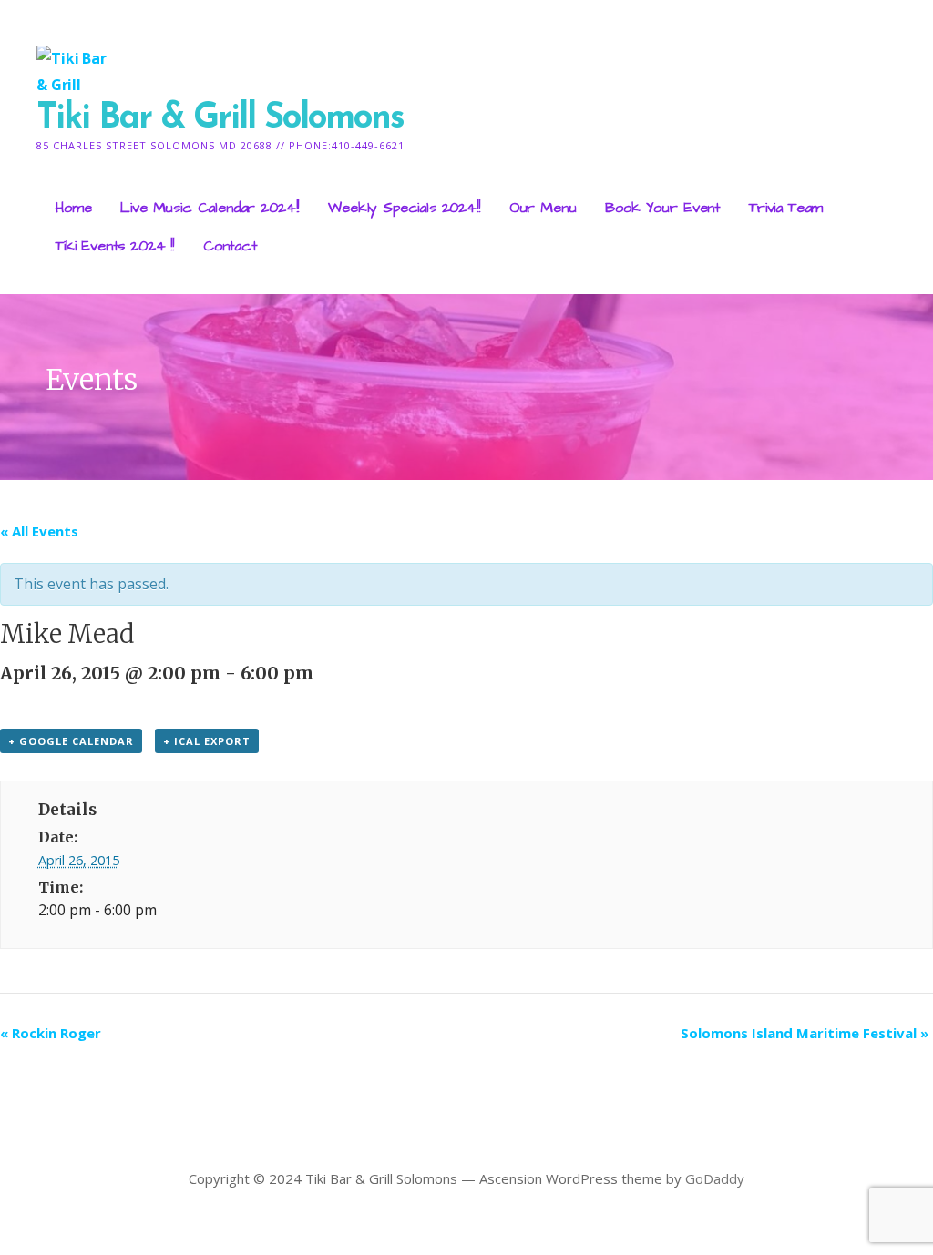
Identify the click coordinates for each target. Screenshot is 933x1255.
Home (73, 208)
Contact (230, 246)
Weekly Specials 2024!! (403, 208)
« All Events (39, 531)
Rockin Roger (50, 1033)
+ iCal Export (207, 741)
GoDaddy (714, 1178)
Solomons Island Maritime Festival (804, 1033)
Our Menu (543, 208)
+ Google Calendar (71, 741)
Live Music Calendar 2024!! (209, 208)
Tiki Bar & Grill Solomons (220, 119)
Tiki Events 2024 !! (115, 246)
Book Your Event (662, 208)
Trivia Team (786, 208)
